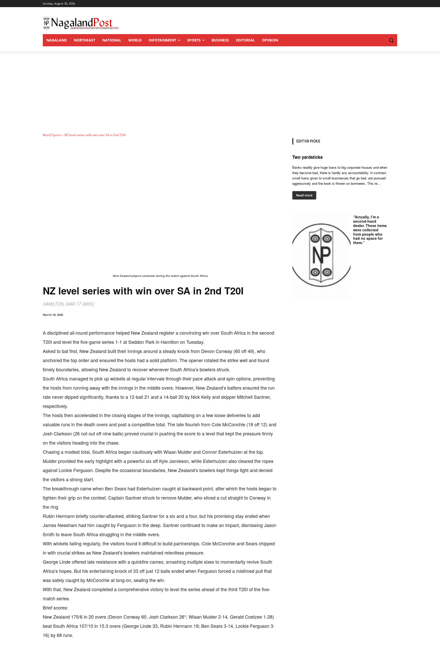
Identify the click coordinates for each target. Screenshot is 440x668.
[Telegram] (136, 655)
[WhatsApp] (101, 655)
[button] (381, 40)
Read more (304, 195)
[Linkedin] (113, 655)
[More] (148, 655)
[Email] (125, 655)
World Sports (52, 135)
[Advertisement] (220, 89)
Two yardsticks (307, 157)
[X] (90, 655)
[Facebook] (78, 655)
